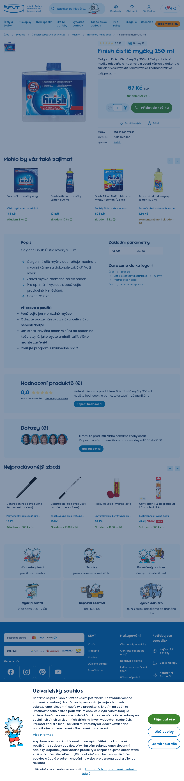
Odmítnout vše (164, 744)
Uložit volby (164, 731)
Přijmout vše (164, 719)
